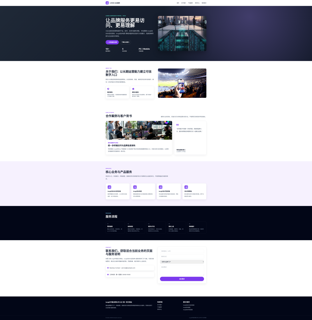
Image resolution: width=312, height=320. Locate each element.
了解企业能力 (125, 42)
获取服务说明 (113, 42)
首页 (178, 3)
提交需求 (182, 279)
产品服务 (190, 3)
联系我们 (204, 3)
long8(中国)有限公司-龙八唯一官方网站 (119, 302)
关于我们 (183, 3)
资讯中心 (197, 3)
